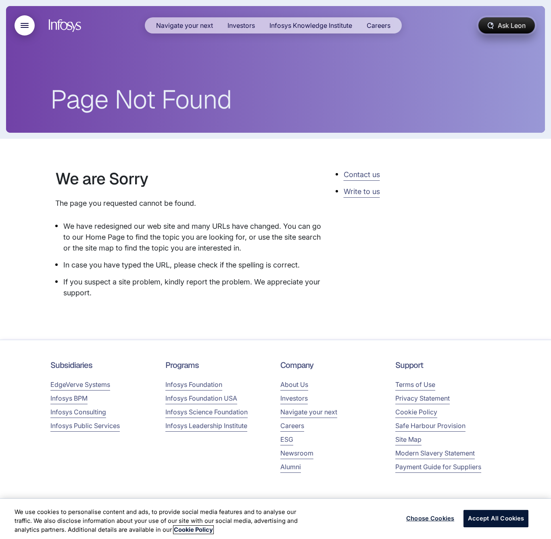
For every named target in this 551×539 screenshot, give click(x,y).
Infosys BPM (69, 398)
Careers (378, 25)
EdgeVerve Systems (80, 384)
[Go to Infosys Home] (66, 25)
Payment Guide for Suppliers (438, 467)
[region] (275, 519)
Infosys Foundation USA (201, 398)
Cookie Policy (416, 412)
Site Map (408, 439)
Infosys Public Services (85, 426)
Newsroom (296, 453)
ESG (286, 439)
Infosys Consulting (78, 412)
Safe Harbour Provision (430, 426)
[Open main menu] (25, 25)
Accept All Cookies (496, 518)
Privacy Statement (422, 398)
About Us (294, 384)
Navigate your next (184, 25)
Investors (241, 25)
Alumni (290, 467)
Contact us (362, 174)
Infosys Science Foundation (206, 412)
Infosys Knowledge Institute (310, 25)
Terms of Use (415, 384)
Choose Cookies (430, 518)
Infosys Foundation (193, 384)
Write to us (362, 191)
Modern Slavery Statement (435, 453)
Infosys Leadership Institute (206, 426)
